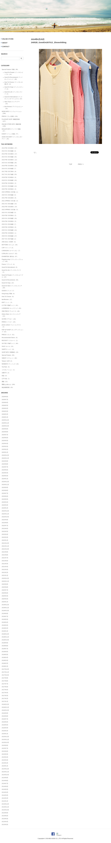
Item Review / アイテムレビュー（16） (13, 107)
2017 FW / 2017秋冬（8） (9, 171)
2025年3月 (5, 446)
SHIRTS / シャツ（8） (8, 349)
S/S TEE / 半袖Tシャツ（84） (10, 343)
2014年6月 (5, 786)
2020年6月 (5, 593)
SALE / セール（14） (8, 346)
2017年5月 (5, 689)
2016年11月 (5, 707)
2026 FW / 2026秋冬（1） (9, 233)
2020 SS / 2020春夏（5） (9, 195)
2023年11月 (5, 484)
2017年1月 (5, 701)
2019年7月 (5, 616)
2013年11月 (5, 807)
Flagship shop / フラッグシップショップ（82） (12, 260)
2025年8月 (5, 432)
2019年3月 (5, 625)
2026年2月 (5, 414)
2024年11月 (5, 458)
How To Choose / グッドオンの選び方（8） (13, 83)
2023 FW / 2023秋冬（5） (9, 215)
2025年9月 (5, 429)
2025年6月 (5, 437)
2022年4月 (5, 534)
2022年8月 (5, 522)
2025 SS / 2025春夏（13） (10, 230)
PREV (80, 164)
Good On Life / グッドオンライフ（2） (13, 93)
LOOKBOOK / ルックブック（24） (12, 308)
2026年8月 (5, 396)
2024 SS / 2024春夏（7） (9, 224)
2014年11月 (5, 772)
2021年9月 (5, 552)
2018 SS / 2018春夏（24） (10, 180)
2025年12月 (5, 420)
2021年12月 (5, 543)
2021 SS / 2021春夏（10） (10, 204)
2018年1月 (5, 666)
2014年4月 (5, 792)
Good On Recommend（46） (10, 280)
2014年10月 (5, 774)
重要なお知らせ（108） (9, 384)
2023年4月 (5, 502)
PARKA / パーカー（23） (9, 322)
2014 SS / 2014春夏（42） (10, 157)
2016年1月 (5, 733)
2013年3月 (5, 824)
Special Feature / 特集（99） (10, 69)
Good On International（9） (10, 267)
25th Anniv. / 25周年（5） (9, 242)
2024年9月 (5, 461)
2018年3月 (5, 660)
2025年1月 (5, 452)
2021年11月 (5, 546)
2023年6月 (5, 496)
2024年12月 (5, 455)
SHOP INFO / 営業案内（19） (10, 352)
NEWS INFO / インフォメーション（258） (12, 112)
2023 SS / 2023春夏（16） (10, 218)
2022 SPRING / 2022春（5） (10, 209)
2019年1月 (5, 631)
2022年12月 (5, 511)
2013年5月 (5, 818)
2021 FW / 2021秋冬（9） (9, 198)
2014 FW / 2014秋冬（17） (10, 154)
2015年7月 (5, 748)
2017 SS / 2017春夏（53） (10, 174)
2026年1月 (5, 417)
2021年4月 (5, 566)
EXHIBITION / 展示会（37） (10, 256)
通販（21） (5, 381)
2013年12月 (5, 804)
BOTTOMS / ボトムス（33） (10, 245)
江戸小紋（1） (6, 378)
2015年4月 (5, 757)
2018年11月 (5, 637)
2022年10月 (5, 517)
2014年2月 (5, 798)
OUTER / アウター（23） (9, 319)
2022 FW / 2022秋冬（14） (10, 206)
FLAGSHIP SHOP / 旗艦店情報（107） (11, 120)
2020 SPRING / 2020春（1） (10, 192)
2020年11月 (5, 581)
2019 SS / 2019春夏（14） (10, 186)
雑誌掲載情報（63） (8, 387)
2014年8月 (5, 780)
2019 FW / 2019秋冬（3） (9, 183)
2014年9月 (5, 777)
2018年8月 (5, 646)
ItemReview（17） (7, 299)
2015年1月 (5, 766)
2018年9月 (5, 643)
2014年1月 (5, 801)
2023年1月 (5, 508)
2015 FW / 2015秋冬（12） (10, 160)
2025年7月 (5, 435)
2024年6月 (5, 470)
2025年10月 (5, 426)
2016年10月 (5, 710)
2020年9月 (5, 584)
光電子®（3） (6, 373)
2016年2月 (5, 731)
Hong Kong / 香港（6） (8, 293)
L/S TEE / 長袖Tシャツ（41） (10, 305)
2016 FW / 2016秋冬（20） (10, 165)
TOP (70, 164)
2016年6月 (5, 722)
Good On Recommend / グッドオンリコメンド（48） (13, 78)
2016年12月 (5, 704)
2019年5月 (5, 619)
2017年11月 (5, 672)
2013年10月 (5, 810)
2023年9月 (5, 487)
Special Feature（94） (8, 355)
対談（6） (5, 375)
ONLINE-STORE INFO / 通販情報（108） (11, 125)
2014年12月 (5, 769)
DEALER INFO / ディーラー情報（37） (11, 130)
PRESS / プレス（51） (8, 334)
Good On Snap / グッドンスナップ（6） (13, 88)
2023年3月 (5, 505)
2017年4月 (5, 692)
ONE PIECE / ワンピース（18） (11, 311)
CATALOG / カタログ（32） (10, 253)
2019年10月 (5, 610)
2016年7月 (5, 719)
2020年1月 (5, 602)
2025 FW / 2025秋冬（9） (9, 227)
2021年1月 (5, 575)
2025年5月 (5, 440)
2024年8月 (5, 464)
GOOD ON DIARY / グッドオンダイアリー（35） (12, 138)
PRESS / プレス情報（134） (10, 116)
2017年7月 (5, 684)
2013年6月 (5, 816)
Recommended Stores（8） (10, 337)
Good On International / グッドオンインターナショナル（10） (13, 98)
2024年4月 (5, 473)
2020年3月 (5, 599)
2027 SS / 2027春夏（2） (9, 239)
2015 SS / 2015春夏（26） (10, 162)
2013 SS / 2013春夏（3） (9, 151)
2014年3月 (5, 795)
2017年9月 (5, 678)
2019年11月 (5, 607)
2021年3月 (5, 569)
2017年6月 (5, 687)
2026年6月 (5, 402)
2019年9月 (5, 613)
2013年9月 (5, 813)
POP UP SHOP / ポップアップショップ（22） (12, 330)
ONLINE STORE (7, 39)
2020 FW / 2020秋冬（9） (9, 189)
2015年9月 (5, 745)
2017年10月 (5, 675)
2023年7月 (5, 493)
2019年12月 (5, 604)
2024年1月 (5, 478)
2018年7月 (5, 648)
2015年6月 (5, 751)
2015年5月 (5, 754)
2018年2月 (5, 663)
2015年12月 (5, 736)
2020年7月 (5, 590)
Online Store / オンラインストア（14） (11, 315)
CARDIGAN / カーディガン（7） (11, 250)
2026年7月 (5, 399)
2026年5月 (5, 405)
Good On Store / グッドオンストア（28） (12, 287)
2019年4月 (5, 622)
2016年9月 (5, 713)
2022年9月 (5, 519)
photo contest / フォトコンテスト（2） (11, 326)
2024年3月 (5, 476)
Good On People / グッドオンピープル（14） (13, 73)
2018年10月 (5, 640)
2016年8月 (5, 716)
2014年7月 (5, 783)
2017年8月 (5, 681)
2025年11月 (5, 423)
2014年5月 (5, 789)
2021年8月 (5, 555)
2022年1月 (5, 540)
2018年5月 (5, 654)
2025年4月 (5, 443)
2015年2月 (5, 763)
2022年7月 (5, 525)
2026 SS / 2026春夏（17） (10, 236)
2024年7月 (5, 467)
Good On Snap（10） (8, 283)
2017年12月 (5, 669)
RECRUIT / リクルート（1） (10, 340)
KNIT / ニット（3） (7, 302)
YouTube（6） (6, 367)
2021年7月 (5, 558)
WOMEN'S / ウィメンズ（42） (11, 364)
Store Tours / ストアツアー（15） (12, 102)
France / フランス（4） (8, 264)
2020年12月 (5, 578)
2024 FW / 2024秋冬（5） (9, 221)
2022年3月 (5, 537)
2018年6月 (5, 651)
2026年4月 (5, 408)
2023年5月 (5, 499)
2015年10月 (5, 742)
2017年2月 (5, 698)
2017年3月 (5, 695)
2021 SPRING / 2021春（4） (10, 201)
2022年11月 (5, 514)
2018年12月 (5, 634)
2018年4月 (5, 657)
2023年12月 (5, 481)
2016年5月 (5, 725)
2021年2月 (5, 572)
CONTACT (5, 46)
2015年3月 (5, 760)
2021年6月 (5, 561)
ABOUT (4, 43)
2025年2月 (5, 449)
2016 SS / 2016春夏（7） (9, 168)
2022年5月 (5, 531)
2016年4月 (5, 728)
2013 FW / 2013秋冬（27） (10, 148)
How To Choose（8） (8, 296)
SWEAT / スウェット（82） (10, 358)
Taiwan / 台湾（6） (7, 361)
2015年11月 (5, 739)
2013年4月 (5, 821)
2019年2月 (5, 628)
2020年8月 (5, 587)
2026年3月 (5, 411)
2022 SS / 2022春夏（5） (9, 212)
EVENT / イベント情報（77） (10, 134)
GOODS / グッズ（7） (8, 290)
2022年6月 (5, 528)
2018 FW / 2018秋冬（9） (9, 177)
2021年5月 (5, 563)
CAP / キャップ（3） (8, 247)
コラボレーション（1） (9, 370)
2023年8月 (5, 490)
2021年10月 (5, 549)
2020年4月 (5, 596)
